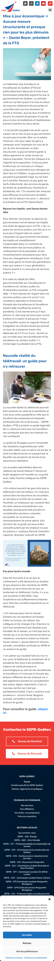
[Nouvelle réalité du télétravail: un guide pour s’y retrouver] (27, 387)
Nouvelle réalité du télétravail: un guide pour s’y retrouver (24, 361)
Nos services (27, 805)
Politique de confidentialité (35, 958)
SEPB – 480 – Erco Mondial (27, 840)
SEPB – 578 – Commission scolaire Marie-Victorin (27, 878)
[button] (49, 899)
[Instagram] (31, 3)
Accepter (27, 935)
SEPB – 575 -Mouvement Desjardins (27, 862)
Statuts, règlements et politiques (27, 789)
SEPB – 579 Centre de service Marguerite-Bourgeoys (27, 888)
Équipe (27, 782)
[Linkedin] (37, 3)
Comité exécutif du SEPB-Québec (27, 785)
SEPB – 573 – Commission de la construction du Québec (27, 851)
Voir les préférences (27, 951)
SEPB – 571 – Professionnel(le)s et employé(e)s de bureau (27, 845)
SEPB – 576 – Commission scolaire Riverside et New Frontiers (27, 867)
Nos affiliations (27, 809)
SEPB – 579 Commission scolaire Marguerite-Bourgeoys (27, 883)
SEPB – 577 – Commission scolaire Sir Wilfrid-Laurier (27, 873)
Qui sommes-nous (27, 833)
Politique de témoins (14, 958)
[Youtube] (43, 3)
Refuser (27, 943)
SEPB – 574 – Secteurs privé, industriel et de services (27, 857)
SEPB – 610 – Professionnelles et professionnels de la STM (27, 895)
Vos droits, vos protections (27, 813)
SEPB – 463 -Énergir (27, 836)
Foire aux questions (27, 816)
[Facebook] (25, 3)
